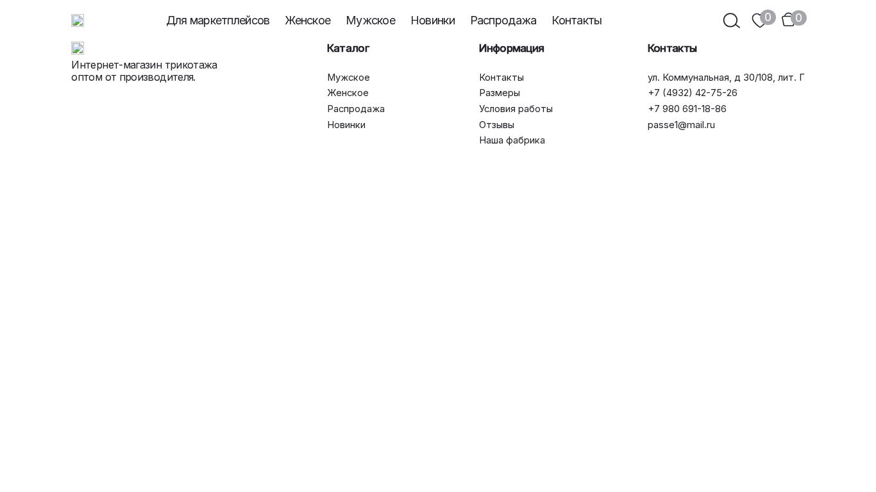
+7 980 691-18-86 (687, 109)
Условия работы (516, 109)
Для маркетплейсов (218, 20)
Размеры (499, 93)
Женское (307, 20)
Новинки (432, 20)
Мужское (370, 20)
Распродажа (503, 20)
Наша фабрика (512, 140)
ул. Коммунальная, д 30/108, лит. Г (726, 77)
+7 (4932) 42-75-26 (692, 93)
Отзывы (496, 125)
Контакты (577, 20)
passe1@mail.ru (681, 125)
